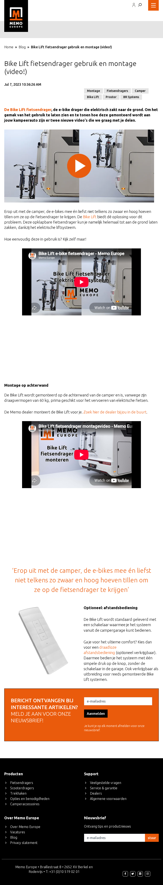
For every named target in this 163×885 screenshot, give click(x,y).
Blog (22, 47)
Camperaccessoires (24, 804)
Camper (140, 91)
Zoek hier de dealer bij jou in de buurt (114, 412)
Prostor (111, 97)
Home (8, 47)
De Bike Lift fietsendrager (27, 109)
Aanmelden (96, 713)
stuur (152, 838)
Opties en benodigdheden (29, 799)
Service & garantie (103, 788)
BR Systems (131, 97)
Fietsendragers (117, 91)
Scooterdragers (22, 788)
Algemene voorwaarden (108, 799)
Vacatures (17, 832)
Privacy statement (24, 843)
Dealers (96, 793)
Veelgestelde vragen (105, 783)
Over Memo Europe (25, 827)
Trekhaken (18, 793)
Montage (93, 91)
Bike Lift (93, 97)
